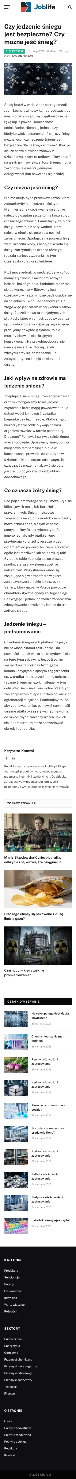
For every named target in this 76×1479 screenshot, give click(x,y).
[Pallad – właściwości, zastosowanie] (16, 1180)
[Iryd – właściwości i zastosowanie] (16, 1088)
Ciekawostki (14, 51)
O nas (8, 1421)
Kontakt (9, 1455)
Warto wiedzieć (14, 1304)
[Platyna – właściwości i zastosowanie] (16, 1203)
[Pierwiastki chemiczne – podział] (16, 1111)
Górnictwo (11, 1352)
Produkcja (11, 1270)
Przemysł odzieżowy (18, 1373)
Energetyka (12, 1346)
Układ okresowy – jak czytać (51, 1220)
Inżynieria (10, 1297)
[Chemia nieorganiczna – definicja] (16, 1042)
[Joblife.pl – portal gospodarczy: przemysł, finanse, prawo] (38, 7)
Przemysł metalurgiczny (20, 1366)
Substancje (12, 1277)
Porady (9, 1284)
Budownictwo (13, 1339)
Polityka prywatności (18, 1428)
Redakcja (10, 1448)
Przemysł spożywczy (18, 1380)
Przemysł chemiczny (18, 1359)
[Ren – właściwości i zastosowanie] (16, 1065)
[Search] (69, 7)
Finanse (9, 1393)
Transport (10, 1386)
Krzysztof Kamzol (22, 55)
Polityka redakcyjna (17, 1434)
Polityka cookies (15, 1441)
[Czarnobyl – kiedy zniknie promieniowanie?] (38, 945)
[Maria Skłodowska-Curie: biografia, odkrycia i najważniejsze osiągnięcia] (38, 833)
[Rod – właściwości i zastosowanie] (16, 1157)
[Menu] (7, 7)
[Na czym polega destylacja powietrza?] (16, 1019)
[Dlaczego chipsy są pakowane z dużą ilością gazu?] (38, 889)
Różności (10, 1311)
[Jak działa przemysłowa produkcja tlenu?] (16, 1134)
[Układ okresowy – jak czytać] (16, 1226)
